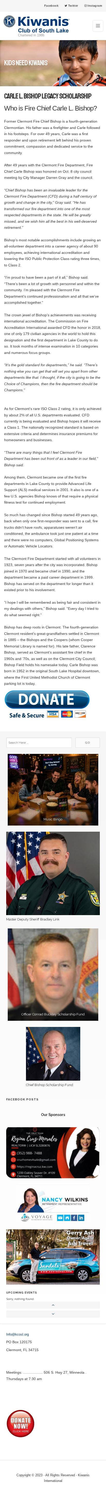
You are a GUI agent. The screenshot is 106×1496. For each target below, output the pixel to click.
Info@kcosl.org (17, 1334)
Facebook (51, 5)
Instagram (94, 5)
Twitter (72, 5)
